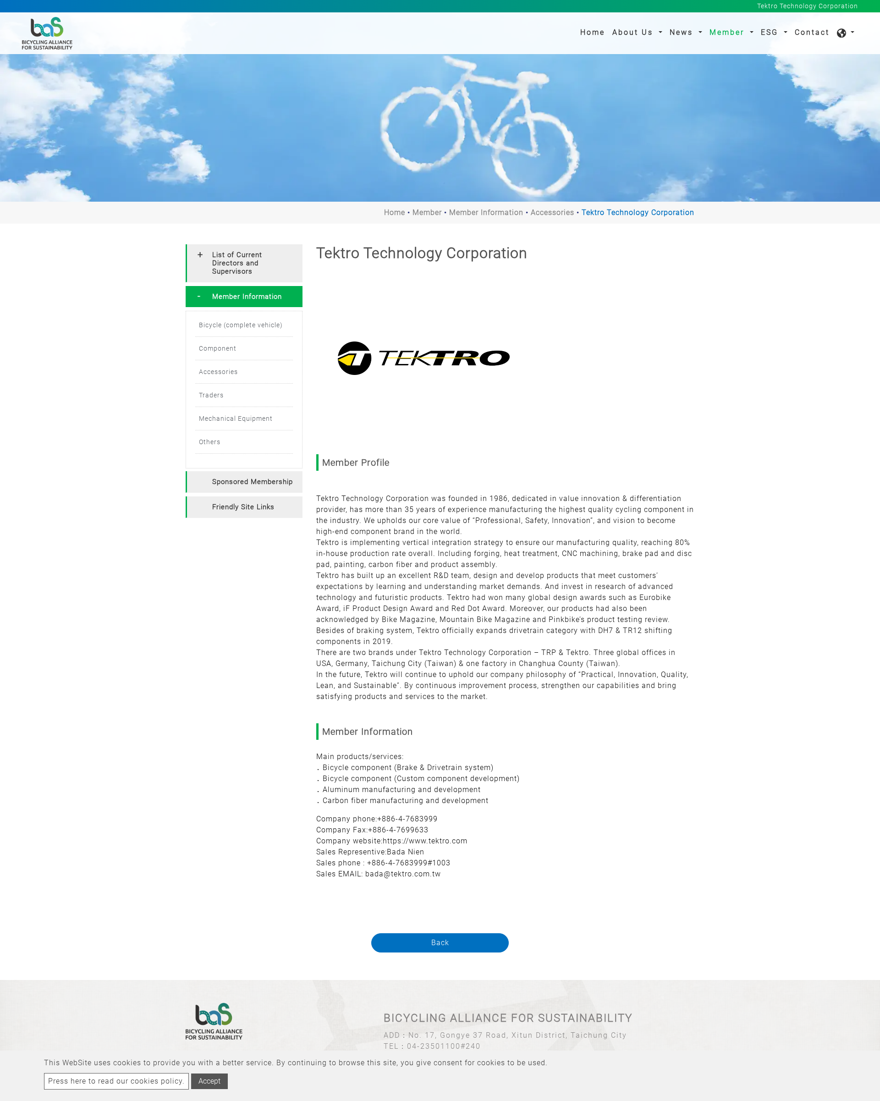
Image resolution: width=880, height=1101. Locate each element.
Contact (812, 32)
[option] (423, 358)
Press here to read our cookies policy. (116, 1081)
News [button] (683, 32)
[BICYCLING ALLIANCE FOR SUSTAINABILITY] (47, 33)
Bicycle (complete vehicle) (241, 325)
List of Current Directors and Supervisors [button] (237, 263)
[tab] (244, 263)
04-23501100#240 (444, 1046)
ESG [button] (771, 32)
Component (217, 348)
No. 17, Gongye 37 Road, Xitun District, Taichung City (517, 1035)
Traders (211, 395)
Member (427, 212)
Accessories (552, 212)
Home (594, 32)
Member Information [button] (247, 296)
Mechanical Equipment (236, 418)
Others (209, 442)
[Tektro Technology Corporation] (423, 358)
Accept (209, 1081)
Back (440, 942)
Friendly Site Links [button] (243, 507)
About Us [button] (634, 32)
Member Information (486, 212)
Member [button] (729, 32)
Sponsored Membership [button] (252, 482)
